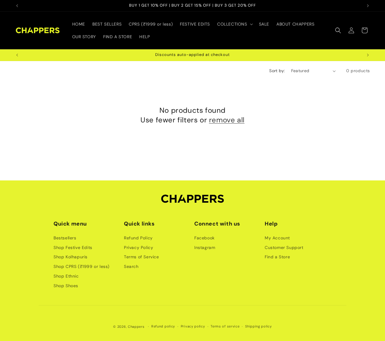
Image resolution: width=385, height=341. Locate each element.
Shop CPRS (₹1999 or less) (81, 266)
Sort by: (277, 70)
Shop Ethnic (66, 276)
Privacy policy (193, 326)
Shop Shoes (66, 285)
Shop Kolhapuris (71, 257)
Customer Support (284, 247)
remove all (227, 119)
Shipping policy (258, 326)
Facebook (204, 238)
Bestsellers (65, 238)
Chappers (136, 326)
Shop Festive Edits (73, 247)
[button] (234, 24)
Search (131, 266)
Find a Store (277, 257)
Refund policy (163, 326)
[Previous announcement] (17, 5)
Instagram (204, 247)
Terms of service (225, 326)
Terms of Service (141, 257)
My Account (277, 238)
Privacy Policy (138, 247)
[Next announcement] (367, 5)
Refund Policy (138, 238)
